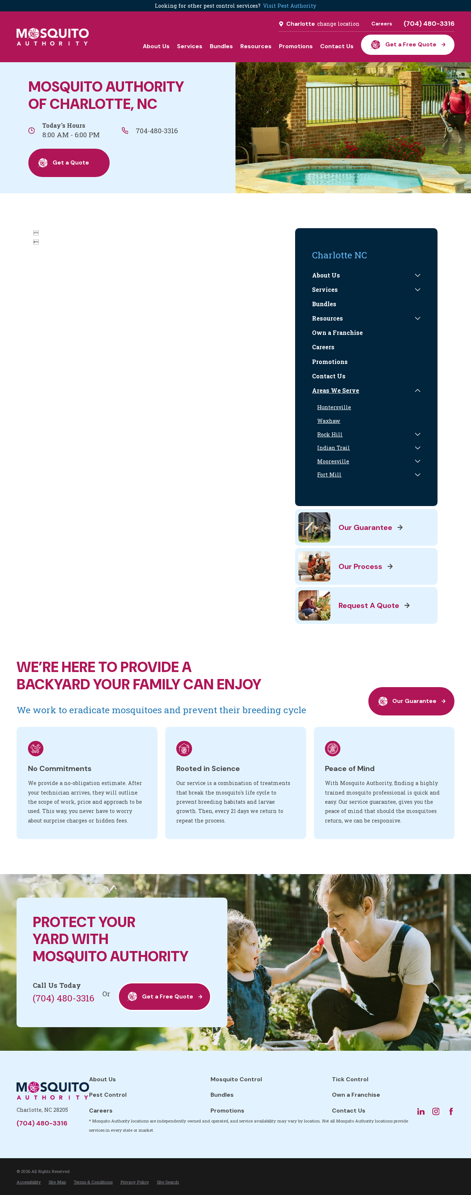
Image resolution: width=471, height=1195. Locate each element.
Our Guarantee (414, 701)
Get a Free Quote (410, 44)
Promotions (227, 1110)
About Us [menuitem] (156, 46)
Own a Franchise (356, 1095)
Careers (381, 23)
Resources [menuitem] (256, 46)
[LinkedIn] (421, 1111)
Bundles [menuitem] (221, 46)
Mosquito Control (236, 1079)
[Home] (53, 37)
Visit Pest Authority (289, 5)
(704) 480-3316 (429, 24)
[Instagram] (436, 1111)
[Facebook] (451, 1111)
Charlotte (300, 24)
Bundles (222, 1095)
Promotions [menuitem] (296, 46)
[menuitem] (362, 275)
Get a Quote (71, 162)
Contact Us (348, 1110)
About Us (102, 1079)
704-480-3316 (157, 130)
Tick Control (350, 1079)
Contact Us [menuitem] (337, 46)
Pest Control (108, 1095)
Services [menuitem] (189, 46)
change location (338, 23)
